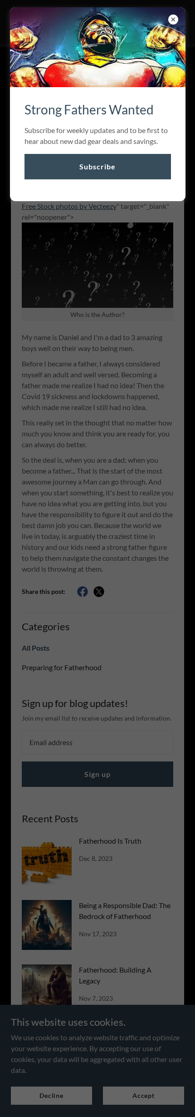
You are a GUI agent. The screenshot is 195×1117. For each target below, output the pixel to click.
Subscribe (97, 166)
